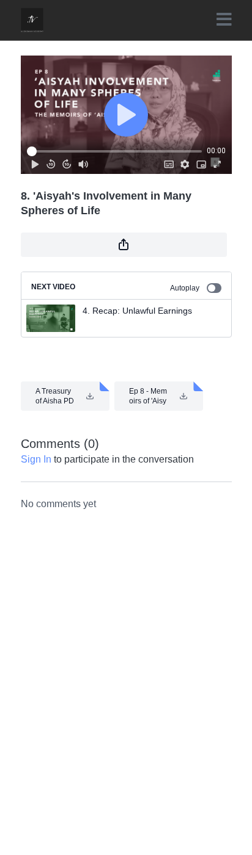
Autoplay (184, 288)
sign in (36, 459)
